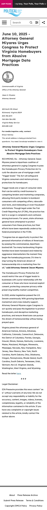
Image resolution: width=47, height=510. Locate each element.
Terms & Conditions (35, 500)
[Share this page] (43, 22)
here (19, 373)
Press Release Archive (27, 495)
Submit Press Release (14, 500)
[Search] (31, 22)
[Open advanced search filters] (37, 22)
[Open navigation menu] (4, 22)
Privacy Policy (35, 506)
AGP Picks (6, 4)
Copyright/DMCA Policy (16, 506)
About (12, 495)
